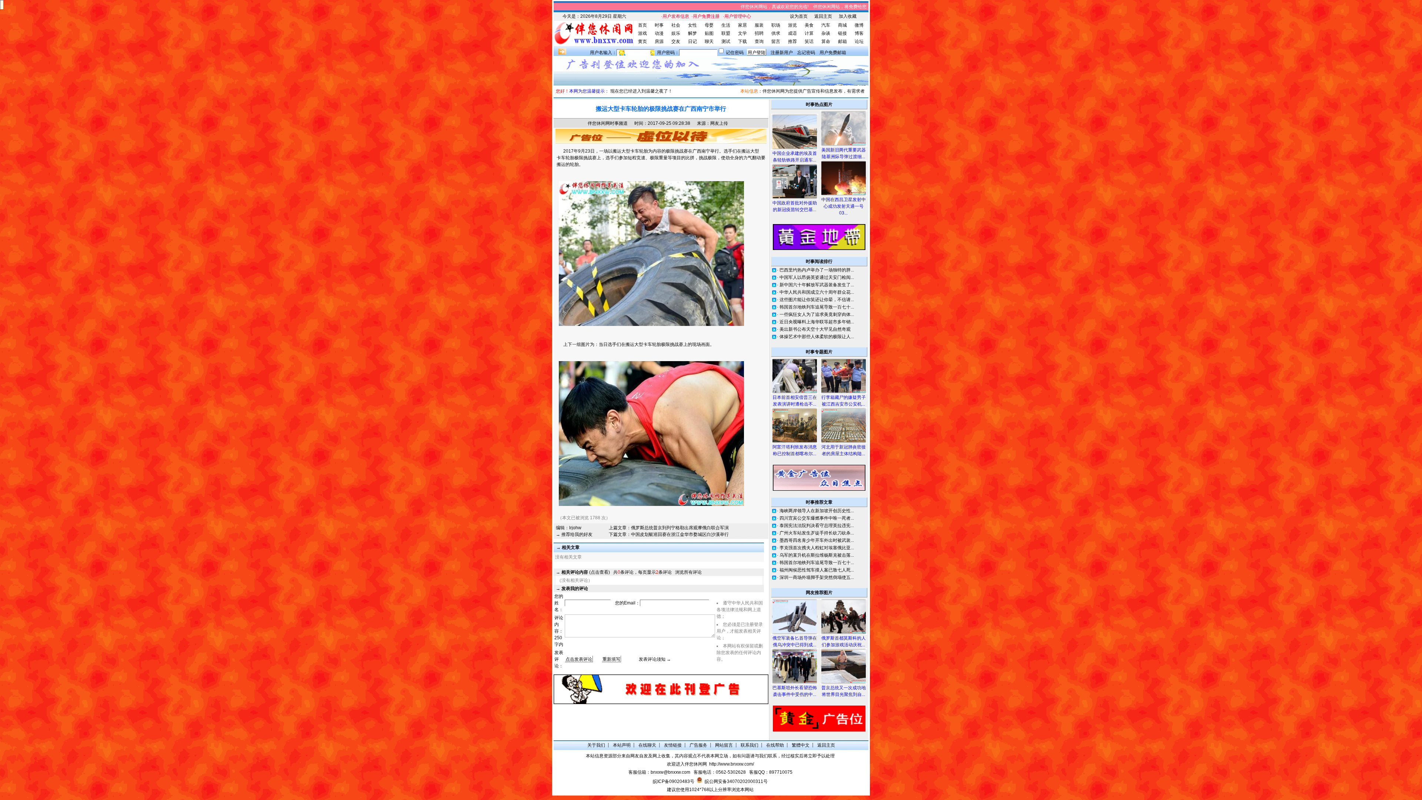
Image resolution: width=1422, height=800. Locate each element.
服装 (759, 25)
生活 (725, 25)
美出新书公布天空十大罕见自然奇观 (815, 329)
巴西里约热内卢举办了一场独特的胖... (817, 270)
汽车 (825, 25)
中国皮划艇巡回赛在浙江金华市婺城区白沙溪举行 (680, 534)
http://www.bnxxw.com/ (731, 764)
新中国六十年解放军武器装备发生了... (817, 284)
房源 (659, 41)
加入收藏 (848, 16)
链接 (842, 33)
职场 (775, 25)
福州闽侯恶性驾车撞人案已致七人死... (817, 570)
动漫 (659, 33)
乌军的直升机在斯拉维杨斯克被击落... (817, 555)
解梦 (692, 33)
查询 (759, 41)
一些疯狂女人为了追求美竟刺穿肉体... (817, 314)
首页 (642, 25)
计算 (809, 33)
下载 (742, 41)
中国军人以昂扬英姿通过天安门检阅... (817, 277)
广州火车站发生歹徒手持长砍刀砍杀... (817, 533)
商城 (842, 25)
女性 (692, 25)
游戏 (642, 33)
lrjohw (575, 527)
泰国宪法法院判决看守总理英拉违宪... (817, 525)
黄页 (642, 41)
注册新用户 (782, 52)
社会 (675, 25)
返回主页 (823, 16)
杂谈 (825, 33)
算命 (825, 41)
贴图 (709, 33)
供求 (775, 33)
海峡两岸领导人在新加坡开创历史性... (817, 510)
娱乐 (675, 33)
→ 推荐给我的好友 (574, 534)
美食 (809, 25)
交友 (675, 41)
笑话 (809, 41)
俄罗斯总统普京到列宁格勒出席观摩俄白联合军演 (680, 527)
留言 (775, 41)
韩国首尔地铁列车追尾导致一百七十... (817, 307)
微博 (859, 25)
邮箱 (842, 41)
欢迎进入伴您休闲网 (687, 764)
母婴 (709, 25)
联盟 (725, 33)
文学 (742, 33)
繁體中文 (801, 745)
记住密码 (735, 52)
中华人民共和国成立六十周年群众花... (817, 292)
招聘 (759, 33)
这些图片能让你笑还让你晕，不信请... (817, 299)
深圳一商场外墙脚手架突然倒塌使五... (817, 577)
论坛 (859, 41)
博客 (859, 33)
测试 (725, 41)
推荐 (792, 41)
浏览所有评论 (688, 572)
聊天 (709, 41)
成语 (792, 33)
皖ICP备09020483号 (673, 781)
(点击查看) (585, 572)
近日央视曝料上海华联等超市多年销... (817, 321)
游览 (792, 25)
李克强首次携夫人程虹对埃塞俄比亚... (817, 547)
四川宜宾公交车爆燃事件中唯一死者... (817, 518)
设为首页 (799, 16)
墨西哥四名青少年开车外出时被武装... (817, 540)
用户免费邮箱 (833, 52)
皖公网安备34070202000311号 (736, 781)
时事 (659, 25)
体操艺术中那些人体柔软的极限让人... (817, 336)
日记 (692, 41)
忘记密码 (806, 52)
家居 (742, 25)
